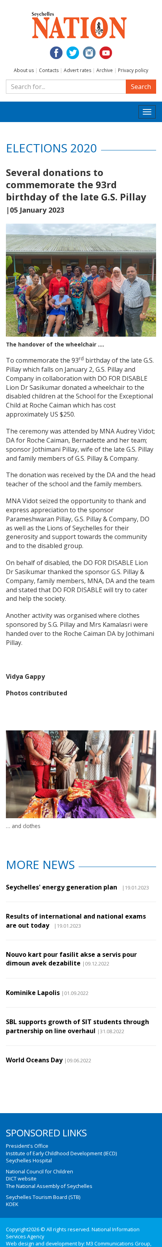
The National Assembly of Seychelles (49, 1186)
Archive (104, 70)
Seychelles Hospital (29, 1160)
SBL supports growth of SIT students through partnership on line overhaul (77, 1026)
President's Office (27, 1145)
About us (24, 70)
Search (141, 86)
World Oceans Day (34, 1060)
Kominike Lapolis (33, 992)
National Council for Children (39, 1171)
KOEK (12, 1204)
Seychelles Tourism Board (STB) (43, 1197)
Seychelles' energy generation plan (63, 887)
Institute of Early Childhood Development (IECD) (61, 1153)
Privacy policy (133, 70)
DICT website (21, 1178)
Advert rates (77, 70)
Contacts (49, 70)
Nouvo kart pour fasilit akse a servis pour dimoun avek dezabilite (71, 958)
